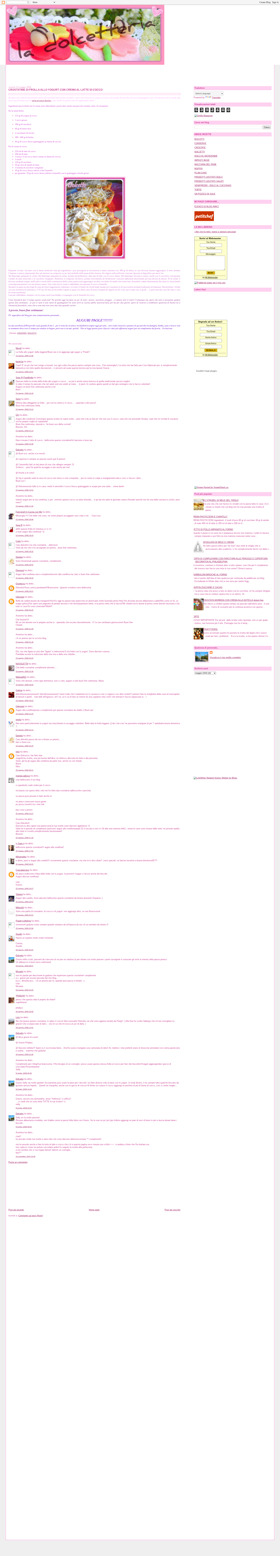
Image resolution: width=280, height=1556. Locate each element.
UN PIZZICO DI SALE (204, 194)
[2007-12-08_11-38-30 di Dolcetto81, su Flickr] (94, 258)
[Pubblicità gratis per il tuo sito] (209, 283)
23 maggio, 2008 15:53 (24, 490)
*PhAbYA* (20, 996)
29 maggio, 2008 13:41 (24, 1027)
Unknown (20, 597)
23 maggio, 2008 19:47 (24, 591)
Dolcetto (19, 450)
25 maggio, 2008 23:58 (24, 928)
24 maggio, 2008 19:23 (24, 700)
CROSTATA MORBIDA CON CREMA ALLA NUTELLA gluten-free (233, 600)
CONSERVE (200, 143)
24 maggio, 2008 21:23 (24, 714)
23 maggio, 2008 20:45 (24, 610)
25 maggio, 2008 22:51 (24, 915)
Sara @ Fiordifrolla (24, 377)
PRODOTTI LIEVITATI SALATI (209, 181)
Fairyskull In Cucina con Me (29, 512)
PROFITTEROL (210, 629)
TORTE (198, 189)
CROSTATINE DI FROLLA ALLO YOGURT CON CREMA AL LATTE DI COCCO (55, 89)
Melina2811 (21, 677)
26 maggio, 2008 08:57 (24, 966)
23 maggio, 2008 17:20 (24, 506)
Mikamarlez (21, 857)
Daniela (19, 557)
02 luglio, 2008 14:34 (24, 1089)
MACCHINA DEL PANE (205, 164)
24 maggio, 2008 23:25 (24, 746)
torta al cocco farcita (41, 100)
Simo (18, 399)
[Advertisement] (140, 72)
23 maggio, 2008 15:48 (24, 444)
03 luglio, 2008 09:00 (24, 1127)
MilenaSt (20, 907)
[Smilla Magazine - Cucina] (203, 115)
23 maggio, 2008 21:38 (24, 642)
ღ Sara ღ (20, 843)
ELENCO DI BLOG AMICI (206, 206)
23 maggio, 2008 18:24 (24, 535)
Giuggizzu (20, 583)
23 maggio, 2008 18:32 (24, 551)
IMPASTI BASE (202, 160)
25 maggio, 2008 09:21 (24, 770)
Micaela (19, 971)
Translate (216, 97)
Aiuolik (19, 934)
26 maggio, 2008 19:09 (24, 1011)
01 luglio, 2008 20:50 (24, 1073)
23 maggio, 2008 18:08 (24, 519)
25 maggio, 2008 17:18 (24, 838)
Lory (18, 1017)
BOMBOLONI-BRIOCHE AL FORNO (210, 574)
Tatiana (19, 894)
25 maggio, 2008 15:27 (24, 813)
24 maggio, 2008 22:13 (24, 730)
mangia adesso (23, 776)
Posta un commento (17, 1162)
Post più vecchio (172, 1210)
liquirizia (19, 361)
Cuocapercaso (22, 870)
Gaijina (19, 690)
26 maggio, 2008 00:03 (24, 950)
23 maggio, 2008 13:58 (24, 356)
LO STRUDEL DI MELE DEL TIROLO (221, 500)
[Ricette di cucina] (204, 220)
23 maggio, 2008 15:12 (24, 409)
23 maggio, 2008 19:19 (24, 578)
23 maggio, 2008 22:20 (24, 658)
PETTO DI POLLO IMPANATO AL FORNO (213, 529)
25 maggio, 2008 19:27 (24, 888)
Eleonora (20, 570)
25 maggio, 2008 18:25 (24, 864)
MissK (19, 348)
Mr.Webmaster (211, 277)
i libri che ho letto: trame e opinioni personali (215, 232)
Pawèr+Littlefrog (23, 921)
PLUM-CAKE (200, 173)
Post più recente (16, 1210)
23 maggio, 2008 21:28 (24, 629)
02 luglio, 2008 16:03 (24, 1108)
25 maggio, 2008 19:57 (24, 902)
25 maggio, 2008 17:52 (24, 851)
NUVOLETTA (22, 664)
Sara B (19, 525)
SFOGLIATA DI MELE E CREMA (218, 542)
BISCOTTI (199, 139)
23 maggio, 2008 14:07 (24, 372)
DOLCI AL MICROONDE (205, 156)
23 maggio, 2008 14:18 (24, 393)
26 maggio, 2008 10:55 (24, 990)
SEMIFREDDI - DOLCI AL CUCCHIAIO (212, 185)
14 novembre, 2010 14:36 (25, 1156)
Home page (94, 1210)
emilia (18, 719)
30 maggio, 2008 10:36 (24, 1054)
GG (17, 415)
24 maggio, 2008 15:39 (24, 671)
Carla (18, 541)
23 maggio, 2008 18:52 (24, 565)
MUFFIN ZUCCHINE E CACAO (207, 587)
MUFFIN (198, 168)
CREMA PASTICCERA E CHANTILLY (210, 516)
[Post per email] (8, 333)
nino (18, 751)
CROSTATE (22, 333)
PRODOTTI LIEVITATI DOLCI (208, 177)
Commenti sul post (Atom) (30, 1215)
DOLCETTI (32, 333)
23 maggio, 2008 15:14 (24, 431)
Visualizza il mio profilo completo (225, 657)
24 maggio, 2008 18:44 (24, 685)
